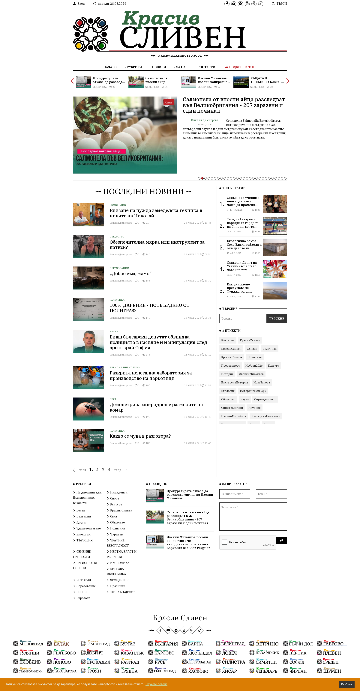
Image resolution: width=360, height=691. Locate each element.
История (227, 374)
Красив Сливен (231, 357)
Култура (273, 365)
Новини (159, 67)
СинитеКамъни (232, 408)
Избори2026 (254, 365)
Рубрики (134, 67)
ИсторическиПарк (253, 391)
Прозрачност (230, 365)
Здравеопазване (88, 528)
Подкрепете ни (242, 67)
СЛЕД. (118, 470)
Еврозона (83, 598)
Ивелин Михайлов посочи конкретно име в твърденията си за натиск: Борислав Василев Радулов (188, 542)
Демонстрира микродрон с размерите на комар (156, 407)
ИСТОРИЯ (83, 580)
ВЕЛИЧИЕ (270, 348)
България (228, 340)
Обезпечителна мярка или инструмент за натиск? (157, 244)
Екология (228, 391)
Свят (113, 399)
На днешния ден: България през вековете (87, 497)
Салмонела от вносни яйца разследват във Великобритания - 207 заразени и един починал (234, 105)
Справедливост (265, 399)
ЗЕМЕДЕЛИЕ (118, 205)
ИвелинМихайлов (251, 374)
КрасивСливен (250, 340)
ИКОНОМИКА (119, 563)
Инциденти (119, 492)
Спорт (114, 498)
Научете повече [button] (156, 684)
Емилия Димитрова (121, 222)
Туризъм (116, 534)
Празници (117, 586)
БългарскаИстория (234, 382)
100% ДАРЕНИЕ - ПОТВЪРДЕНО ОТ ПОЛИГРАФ (150, 308)
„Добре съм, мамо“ (131, 273)
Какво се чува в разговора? (140, 436)
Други (81, 522)
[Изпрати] (281, 540)
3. (103, 469)
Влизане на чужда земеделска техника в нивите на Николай (156, 213)
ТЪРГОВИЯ (84, 540)
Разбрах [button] (346, 684)
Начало (110, 67)
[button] (199, 178)
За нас (182, 67)
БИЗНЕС (82, 592)
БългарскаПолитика (265, 416)
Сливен (252, 348)
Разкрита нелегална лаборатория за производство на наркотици (151, 375)
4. (110, 469)
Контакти (206, 67)
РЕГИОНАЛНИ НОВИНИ (125, 367)
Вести (114, 331)
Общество (117, 236)
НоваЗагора (262, 382)
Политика (117, 299)
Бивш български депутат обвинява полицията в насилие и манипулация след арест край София (158, 342)
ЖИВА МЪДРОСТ (122, 592)
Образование (119, 268)
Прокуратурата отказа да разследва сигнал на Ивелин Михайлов (190, 494)
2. (97, 469)
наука (245, 399)
